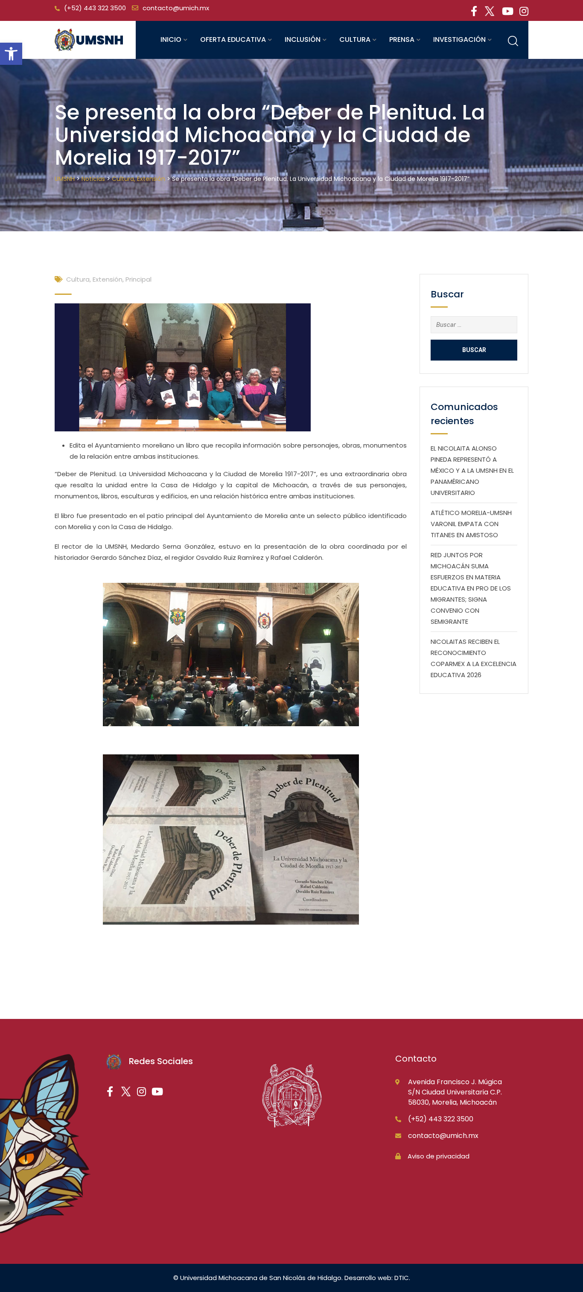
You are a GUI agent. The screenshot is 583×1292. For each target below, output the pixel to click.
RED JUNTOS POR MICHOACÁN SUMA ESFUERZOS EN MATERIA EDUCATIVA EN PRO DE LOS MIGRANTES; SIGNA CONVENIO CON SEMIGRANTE (471, 588)
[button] (11, 54)
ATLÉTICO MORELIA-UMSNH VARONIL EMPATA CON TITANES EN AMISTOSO (471, 523)
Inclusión (303, 39)
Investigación (459, 39)
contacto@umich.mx (176, 7)
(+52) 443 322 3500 (95, 7)
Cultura (354, 39)
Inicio (170, 39)
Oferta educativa (233, 39)
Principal (138, 279)
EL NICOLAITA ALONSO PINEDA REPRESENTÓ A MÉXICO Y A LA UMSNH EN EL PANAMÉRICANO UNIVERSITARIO (472, 470)
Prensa (401, 39)
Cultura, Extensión (94, 279)
